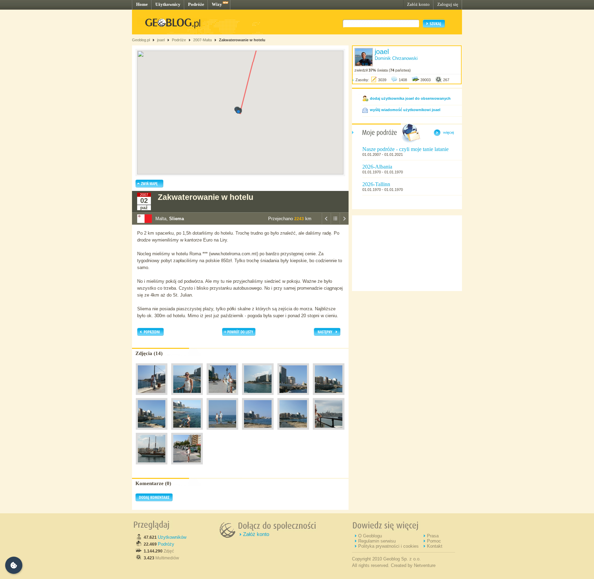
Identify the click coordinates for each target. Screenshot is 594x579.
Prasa (433, 535)
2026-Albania (377, 167)
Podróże (196, 4)
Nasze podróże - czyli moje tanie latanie (405, 149)
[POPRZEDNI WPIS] (326, 223)
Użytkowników (172, 537)
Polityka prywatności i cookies (388, 546)
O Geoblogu (370, 535)
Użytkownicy (167, 4)
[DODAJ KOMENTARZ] (154, 500)
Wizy (217, 4)
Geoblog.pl (141, 40)
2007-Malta (202, 40)
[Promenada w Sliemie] (151, 397)
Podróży (166, 544)
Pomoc (434, 541)
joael (161, 40)
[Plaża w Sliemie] (187, 431)
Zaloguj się (447, 4)
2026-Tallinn (376, 184)
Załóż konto (418, 4)
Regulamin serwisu (377, 541)
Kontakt (434, 546)
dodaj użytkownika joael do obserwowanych (410, 98)
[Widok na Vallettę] (328, 431)
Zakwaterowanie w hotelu (242, 40)
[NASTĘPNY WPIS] (344, 223)
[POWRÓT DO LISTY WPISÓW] (335, 223)
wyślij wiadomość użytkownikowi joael (405, 110)
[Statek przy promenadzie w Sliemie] (151, 466)
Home (142, 4)
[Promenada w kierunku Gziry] (187, 466)
